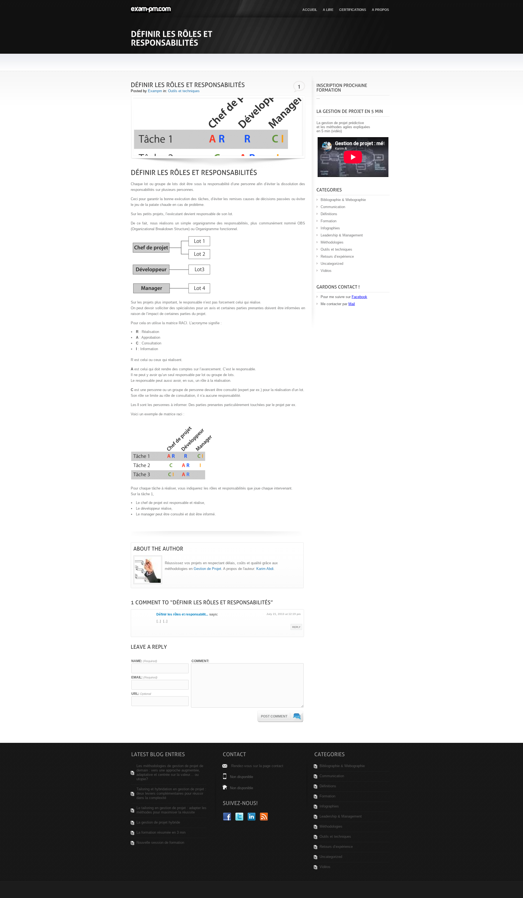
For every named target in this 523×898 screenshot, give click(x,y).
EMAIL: (144, 677)
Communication (333, 207)
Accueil (309, 10)
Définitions (329, 214)
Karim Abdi (264, 569)
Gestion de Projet (207, 569)
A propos (380, 10)
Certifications (352, 10)
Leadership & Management (342, 235)
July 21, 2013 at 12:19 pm (283, 613)
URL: (141, 693)
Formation (328, 221)
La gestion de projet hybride (158, 822)
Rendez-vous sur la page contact (257, 766)
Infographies (330, 228)
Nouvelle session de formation (160, 842)
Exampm (155, 91)
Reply (296, 627)
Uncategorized (332, 264)
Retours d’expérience (337, 256)
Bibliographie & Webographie (343, 200)
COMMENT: (200, 661)
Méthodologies (332, 242)
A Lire (328, 10)
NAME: (144, 661)
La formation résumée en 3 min (161, 832)
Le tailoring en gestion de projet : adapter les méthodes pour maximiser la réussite (171, 810)
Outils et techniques (184, 91)
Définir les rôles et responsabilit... (182, 614)
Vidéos (326, 271)
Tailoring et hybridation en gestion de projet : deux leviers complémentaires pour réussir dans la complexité (171, 793)
